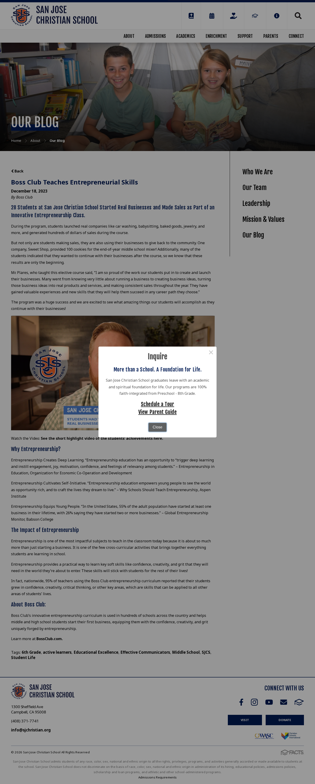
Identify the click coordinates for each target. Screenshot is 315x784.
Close (157, 427)
